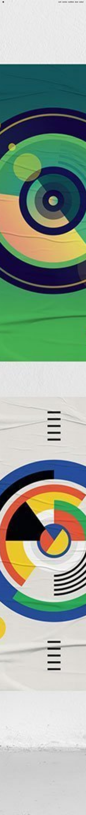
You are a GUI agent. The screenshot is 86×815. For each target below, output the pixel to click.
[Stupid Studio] (3, 2)
